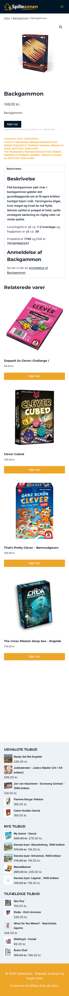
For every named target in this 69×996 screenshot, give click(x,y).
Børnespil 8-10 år (49, 142)
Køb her (12, 124)
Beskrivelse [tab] (14, 168)
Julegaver (55, 145)
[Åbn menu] (62, 6)
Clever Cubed (14, 454)
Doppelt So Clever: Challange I (26, 360)
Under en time (31, 148)
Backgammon (20, 18)
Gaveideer (44, 145)
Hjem (7, 18)
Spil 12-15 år (17, 148)
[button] (61, 27)
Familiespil (33, 145)
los (5, 158)
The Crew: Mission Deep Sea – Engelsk (32, 641)
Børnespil (34, 142)
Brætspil (8, 145)
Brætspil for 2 (20, 145)
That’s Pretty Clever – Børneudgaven (31, 547)
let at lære (56, 154)
